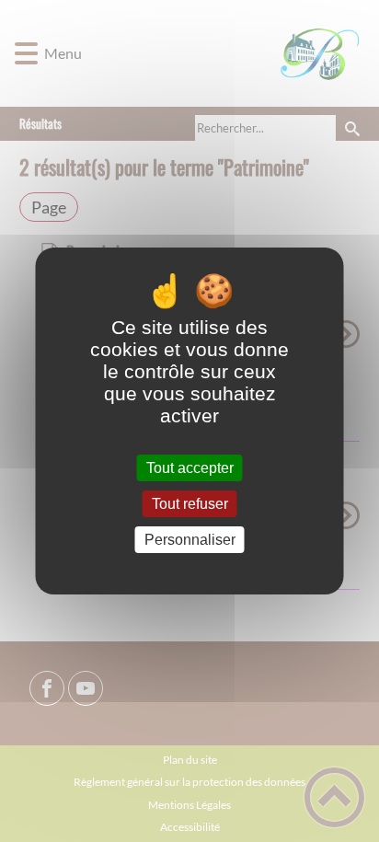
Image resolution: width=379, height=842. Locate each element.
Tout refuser (190, 504)
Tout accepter (190, 468)
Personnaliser (189, 540)
